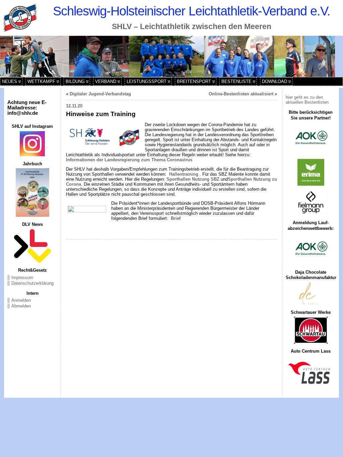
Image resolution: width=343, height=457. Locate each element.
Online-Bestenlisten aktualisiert (241, 93)
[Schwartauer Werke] (311, 330)
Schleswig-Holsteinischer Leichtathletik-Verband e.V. (191, 11)
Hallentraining (183, 174)
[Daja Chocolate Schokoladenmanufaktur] (311, 293)
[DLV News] (32, 246)
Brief (175, 218)
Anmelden (21, 300)
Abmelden (21, 305)
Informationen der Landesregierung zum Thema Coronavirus (129, 159)
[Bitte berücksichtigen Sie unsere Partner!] (311, 138)
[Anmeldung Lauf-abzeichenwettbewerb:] (311, 249)
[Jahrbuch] (32, 192)
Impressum (22, 277)
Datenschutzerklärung (32, 283)
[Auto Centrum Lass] (311, 372)
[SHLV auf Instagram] (32, 143)
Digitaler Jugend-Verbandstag (100, 93)
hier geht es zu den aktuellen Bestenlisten (307, 100)
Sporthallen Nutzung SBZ (192, 179)
